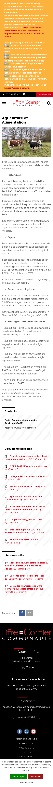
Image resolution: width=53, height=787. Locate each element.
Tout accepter (18, 776)
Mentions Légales (26, 739)
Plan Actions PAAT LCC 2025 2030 (26, 488)
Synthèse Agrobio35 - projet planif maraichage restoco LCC (26, 457)
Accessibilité (26, 748)
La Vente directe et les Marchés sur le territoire (24, 577)
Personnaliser (26, 782)
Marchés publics (26, 757)
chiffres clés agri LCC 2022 (22, 541)
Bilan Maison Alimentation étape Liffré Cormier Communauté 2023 (25, 509)
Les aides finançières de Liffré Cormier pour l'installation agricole (24, 589)
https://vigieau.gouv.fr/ (17, 88)
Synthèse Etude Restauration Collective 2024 (23, 498)
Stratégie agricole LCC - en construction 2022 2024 (24, 531)
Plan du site (26, 743)
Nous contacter (26, 717)
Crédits (26, 752)
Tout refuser (35, 776)
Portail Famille (45, 94)
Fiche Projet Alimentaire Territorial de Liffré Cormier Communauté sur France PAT (26, 566)
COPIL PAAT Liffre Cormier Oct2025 (26, 467)
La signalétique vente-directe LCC (26, 477)
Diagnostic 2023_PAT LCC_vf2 (24, 521)
